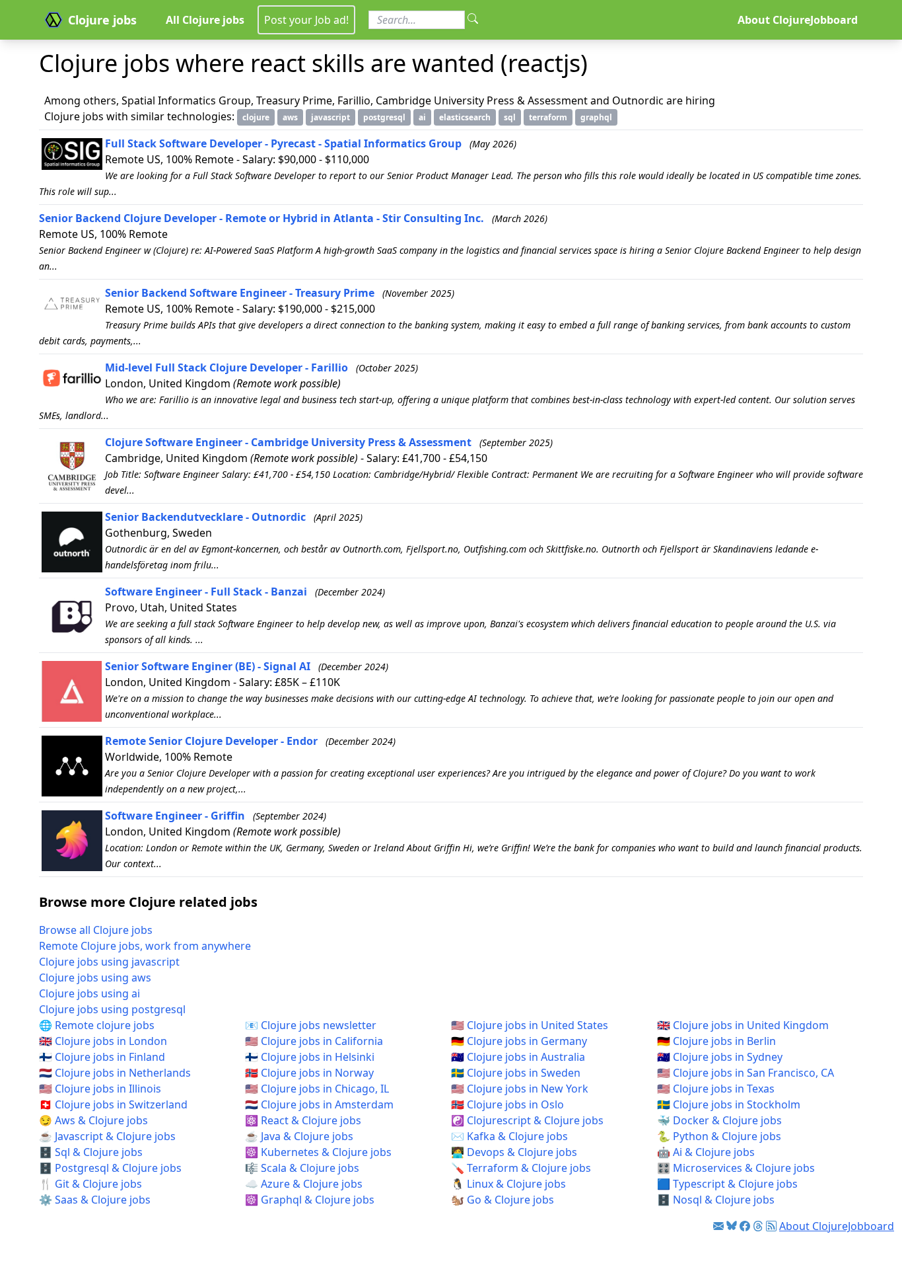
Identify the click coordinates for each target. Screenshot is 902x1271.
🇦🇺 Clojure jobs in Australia (518, 1057)
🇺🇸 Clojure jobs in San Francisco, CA (745, 1072)
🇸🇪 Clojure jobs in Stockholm (728, 1104)
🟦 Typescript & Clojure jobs (727, 1183)
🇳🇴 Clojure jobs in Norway (309, 1072)
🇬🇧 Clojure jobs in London (103, 1041)
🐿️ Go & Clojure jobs (502, 1199)
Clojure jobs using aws (95, 977)
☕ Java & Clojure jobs (299, 1136)
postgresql (384, 117)
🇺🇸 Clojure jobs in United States (529, 1025)
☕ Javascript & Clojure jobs (107, 1136)
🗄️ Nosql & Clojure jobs (716, 1199)
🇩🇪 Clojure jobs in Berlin (716, 1041)
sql (510, 117)
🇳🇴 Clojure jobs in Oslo (507, 1104)
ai (422, 117)
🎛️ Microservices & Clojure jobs (736, 1168)
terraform (548, 117)
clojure (255, 117)
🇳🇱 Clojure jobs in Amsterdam (319, 1104)
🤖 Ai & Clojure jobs (706, 1152)
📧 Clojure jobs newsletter (310, 1025)
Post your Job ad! (306, 20)
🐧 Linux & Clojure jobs (508, 1183)
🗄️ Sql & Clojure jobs (91, 1152)
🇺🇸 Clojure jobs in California (314, 1041)
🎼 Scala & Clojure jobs (302, 1168)
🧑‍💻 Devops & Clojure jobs (514, 1152)
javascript (330, 117)
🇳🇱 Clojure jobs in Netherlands (115, 1072)
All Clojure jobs (205, 20)
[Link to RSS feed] (771, 1226)
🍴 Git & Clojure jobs (90, 1183)
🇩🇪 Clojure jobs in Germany (519, 1041)
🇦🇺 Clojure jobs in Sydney (719, 1057)
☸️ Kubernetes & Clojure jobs (318, 1152)
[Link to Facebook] (745, 1226)
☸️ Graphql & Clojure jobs (309, 1199)
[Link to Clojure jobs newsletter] (718, 1226)
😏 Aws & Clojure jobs (93, 1120)
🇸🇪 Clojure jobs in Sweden (515, 1072)
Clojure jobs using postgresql (112, 1009)
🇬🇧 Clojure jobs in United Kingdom (743, 1025)
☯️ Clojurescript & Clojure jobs (527, 1120)
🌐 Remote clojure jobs (97, 1025)
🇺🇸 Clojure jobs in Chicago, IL (317, 1088)
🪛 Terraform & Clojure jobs (521, 1168)
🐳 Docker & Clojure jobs (719, 1120)
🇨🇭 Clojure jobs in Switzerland (113, 1104)
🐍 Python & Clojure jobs (719, 1136)
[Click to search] (473, 20)
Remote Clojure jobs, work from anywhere (145, 946)
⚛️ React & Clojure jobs (303, 1120)
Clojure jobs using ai (89, 993)
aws (290, 117)
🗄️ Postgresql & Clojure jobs (110, 1168)
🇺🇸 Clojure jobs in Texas (716, 1088)
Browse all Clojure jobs (96, 930)
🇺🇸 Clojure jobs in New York (519, 1088)
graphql (596, 117)
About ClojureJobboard (798, 20)
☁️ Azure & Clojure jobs (304, 1183)
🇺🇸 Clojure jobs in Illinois (100, 1088)
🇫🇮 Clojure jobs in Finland (102, 1057)
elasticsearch (465, 117)
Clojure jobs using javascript (109, 961)
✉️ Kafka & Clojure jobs (509, 1136)
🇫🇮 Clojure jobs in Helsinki (309, 1057)
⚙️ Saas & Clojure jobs (95, 1199)
